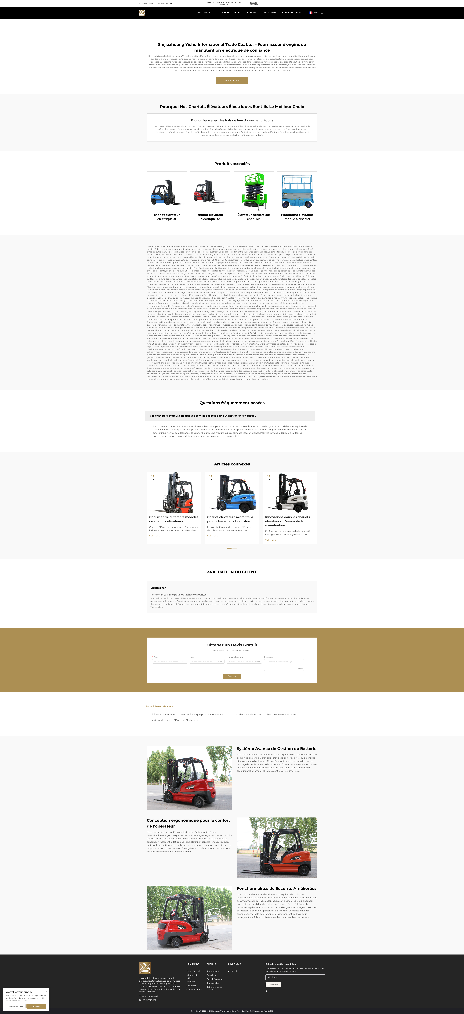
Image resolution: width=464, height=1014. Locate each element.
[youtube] (232, 971)
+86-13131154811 (147, 3)
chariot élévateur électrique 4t (210, 217)
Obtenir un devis (232, 80)
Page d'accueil (193, 971)
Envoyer (232, 676)
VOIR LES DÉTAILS (167, 191)
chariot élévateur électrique (246, 714)
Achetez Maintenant (253, 3)
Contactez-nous (194, 989)
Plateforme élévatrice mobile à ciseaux (297, 217)
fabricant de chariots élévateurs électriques (174, 720)
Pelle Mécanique (215, 979)
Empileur (211, 975)
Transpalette (213, 971)
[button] (322, 13)
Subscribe (273, 985)
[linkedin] (228, 971)
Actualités (191, 986)
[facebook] (236, 971)
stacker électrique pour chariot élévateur (203, 714)
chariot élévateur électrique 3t (167, 217)
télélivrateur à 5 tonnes (163, 714)
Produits (190, 982)
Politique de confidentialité (261, 1011)
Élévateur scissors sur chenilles (253, 217)
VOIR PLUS (154, 536)
